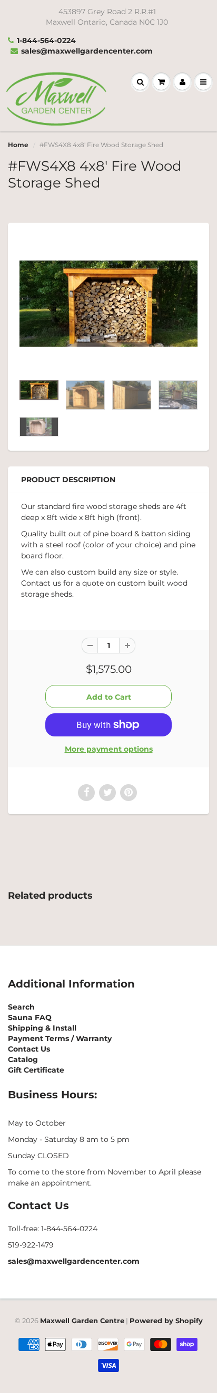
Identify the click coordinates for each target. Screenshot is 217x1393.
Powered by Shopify (166, 1320)
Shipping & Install (42, 1028)
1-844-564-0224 (46, 40)
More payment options (109, 749)
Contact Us (29, 1049)
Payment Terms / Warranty (60, 1038)
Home (18, 145)
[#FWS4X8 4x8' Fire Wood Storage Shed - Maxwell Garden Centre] (108, 303)
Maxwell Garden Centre (82, 1320)
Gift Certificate (36, 1070)
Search (21, 1007)
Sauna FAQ (30, 1017)
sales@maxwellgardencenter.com (87, 51)
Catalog (23, 1059)
